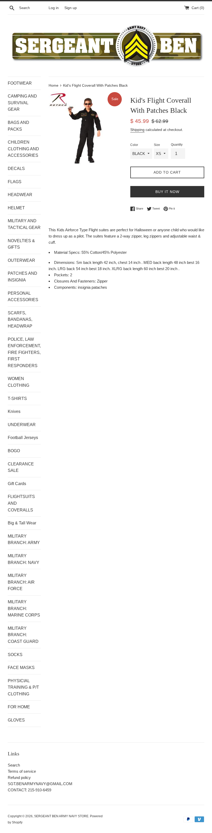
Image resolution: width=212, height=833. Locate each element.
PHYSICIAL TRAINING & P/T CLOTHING (23, 687)
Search (14, 765)
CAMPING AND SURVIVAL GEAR (22, 102)
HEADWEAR (20, 194)
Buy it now (167, 192)
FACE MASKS (21, 667)
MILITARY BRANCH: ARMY (24, 539)
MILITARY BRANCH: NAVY (23, 559)
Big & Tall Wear (22, 523)
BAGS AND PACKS (18, 125)
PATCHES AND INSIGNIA (22, 276)
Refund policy (19, 777)
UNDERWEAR (22, 424)
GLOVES (16, 720)
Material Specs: (67, 252)
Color (134, 145)
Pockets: (62, 275)
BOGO (14, 451)
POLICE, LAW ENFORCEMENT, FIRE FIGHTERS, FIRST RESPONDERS (24, 352)
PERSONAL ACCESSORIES (23, 296)
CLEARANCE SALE (21, 467)
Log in (54, 8)
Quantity (177, 144)
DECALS (16, 168)
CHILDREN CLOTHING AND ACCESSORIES (23, 149)
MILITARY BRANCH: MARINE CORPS (24, 608)
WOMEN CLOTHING (18, 382)
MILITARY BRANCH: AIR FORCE (21, 582)
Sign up (70, 8)
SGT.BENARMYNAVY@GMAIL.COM (40, 784)
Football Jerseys (23, 437)
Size (157, 145)
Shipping (137, 130)
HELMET (16, 208)
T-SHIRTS (17, 398)
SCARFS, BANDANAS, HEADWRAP (20, 319)
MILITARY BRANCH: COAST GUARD (23, 635)
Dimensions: (65, 262)
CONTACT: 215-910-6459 (29, 790)
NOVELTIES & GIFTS (21, 244)
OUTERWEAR (21, 260)
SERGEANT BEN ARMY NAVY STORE (61, 816)
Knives (14, 411)
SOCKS (15, 654)
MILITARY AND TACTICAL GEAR (24, 224)
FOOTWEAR (20, 83)
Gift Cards (17, 483)
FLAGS (14, 182)
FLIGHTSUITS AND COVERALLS (21, 503)
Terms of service (22, 771)
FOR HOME (19, 707)
